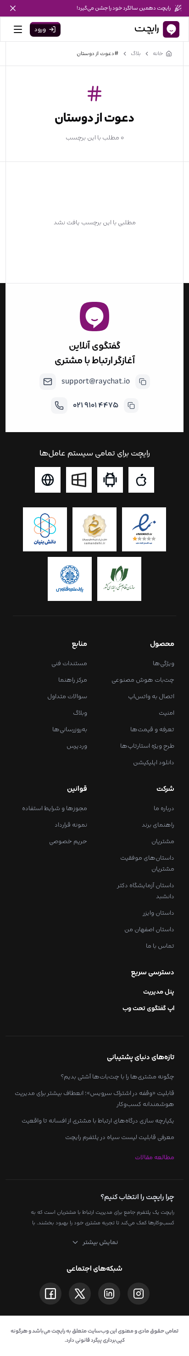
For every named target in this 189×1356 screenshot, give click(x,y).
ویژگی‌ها (163, 663)
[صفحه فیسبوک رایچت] (50, 1294)
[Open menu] (18, 29)
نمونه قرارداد (71, 824)
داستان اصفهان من (149, 929)
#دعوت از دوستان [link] (98, 53)
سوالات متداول (67, 696)
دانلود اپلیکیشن (153, 762)
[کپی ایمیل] (142, 381)
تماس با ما (160, 945)
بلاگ (136, 53)
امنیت (166, 712)
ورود (40, 29)
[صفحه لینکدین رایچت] (109, 1294)
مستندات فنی (69, 663)
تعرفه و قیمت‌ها (152, 729)
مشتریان (162, 841)
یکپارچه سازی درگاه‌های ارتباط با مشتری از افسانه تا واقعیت (98, 1120)
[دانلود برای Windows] (79, 480)
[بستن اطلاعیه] (13, 8)
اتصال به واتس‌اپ (151, 696)
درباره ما (164, 808)
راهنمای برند (158, 824)
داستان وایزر (158, 912)
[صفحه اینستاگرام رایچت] (139, 1294)
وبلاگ (80, 712)
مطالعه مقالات (154, 1157)
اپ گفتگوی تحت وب (148, 1008)
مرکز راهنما (72, 679)
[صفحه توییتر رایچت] (80, 1294)
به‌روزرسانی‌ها (69, 729)
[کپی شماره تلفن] (131, 405)
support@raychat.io (95, 381)
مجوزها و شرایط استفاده (54, 808)
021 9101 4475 (95, 405)
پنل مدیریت (158, 991)
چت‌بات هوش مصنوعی (142, 679)
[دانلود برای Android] (110, 480)
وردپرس (77, 745)
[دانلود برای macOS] (48, 480)
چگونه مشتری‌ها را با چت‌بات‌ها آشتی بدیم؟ (117, 1076)
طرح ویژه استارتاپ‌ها (147, 745)
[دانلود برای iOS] (141, 480)
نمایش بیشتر (100, 1242)
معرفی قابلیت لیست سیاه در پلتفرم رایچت (119, 1137)
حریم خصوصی (68, 841)
